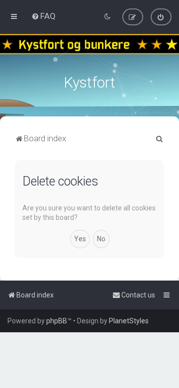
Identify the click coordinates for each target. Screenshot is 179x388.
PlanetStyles (129, 321)
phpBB (56, 321)
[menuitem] (43, 15)
